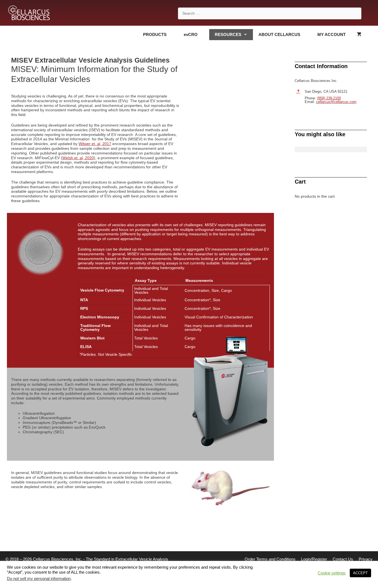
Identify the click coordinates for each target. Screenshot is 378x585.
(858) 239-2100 (329, 98)
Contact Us (343, 559)
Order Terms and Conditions (270, 559)
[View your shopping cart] (359, 34)
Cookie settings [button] (332, 573)
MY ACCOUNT (331, 34)
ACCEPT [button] (360, 573)
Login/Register (314, 559)
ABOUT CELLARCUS (279, 34)
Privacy (365, 559)
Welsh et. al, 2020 (78, 158)
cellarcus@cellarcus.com (336, 102)
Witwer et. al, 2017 (95, 143)
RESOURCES (228, 34)
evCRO (191, 34)
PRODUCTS (155, 34)
